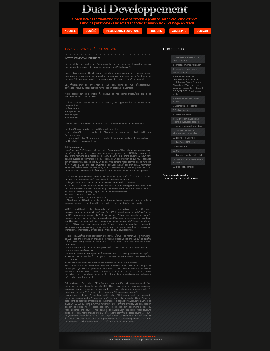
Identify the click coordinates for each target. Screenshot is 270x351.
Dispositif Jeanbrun (185, 167)
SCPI (178, 151)
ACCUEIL (70, 31)
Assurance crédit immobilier (189, 126)
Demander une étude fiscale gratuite (180, 178)
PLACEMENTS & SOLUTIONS (122, 31)
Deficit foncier (181, 110)
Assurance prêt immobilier (175, 175)
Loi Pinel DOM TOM (185, 142)
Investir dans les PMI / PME (189, 155)
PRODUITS (156, 31)
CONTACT (202, 31)
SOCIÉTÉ (91, 31)
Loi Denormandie (183, 114)
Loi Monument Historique (187, 106)
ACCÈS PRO (179, 31)
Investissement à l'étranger (188, 65)
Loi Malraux (181, 146)
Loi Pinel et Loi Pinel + (186, 138)
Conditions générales (152, 339)
